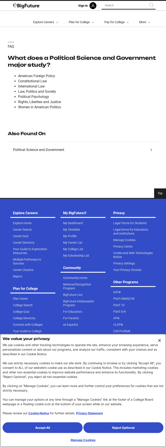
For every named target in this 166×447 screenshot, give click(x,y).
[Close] (159, 340)
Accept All (42, 427)
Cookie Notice (38, 413)
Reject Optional (123, 427)
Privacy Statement (89, 413)
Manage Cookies (83, 440)
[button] (145, 18)
